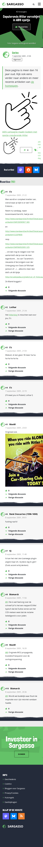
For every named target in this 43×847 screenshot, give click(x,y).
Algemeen (17, 59)
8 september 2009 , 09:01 (16, 517)
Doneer (21, 754)
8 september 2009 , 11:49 (16, 554)
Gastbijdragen (11, 802)
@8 (6, 652)
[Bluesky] (13, 816)
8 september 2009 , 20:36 (16, 692)
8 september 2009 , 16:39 (16, 648)
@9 (6, 696)
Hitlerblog (13, 315)
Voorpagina (22, 12)
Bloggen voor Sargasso (15, 788)
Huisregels (9, 797)
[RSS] (21, 816)
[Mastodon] (6, 816)
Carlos (15, 52)
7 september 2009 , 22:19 (16, 391)
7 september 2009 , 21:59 (16, 351)
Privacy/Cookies (11, 793)
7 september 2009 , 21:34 (16, 310)
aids (40, 147)
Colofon (8, 784)
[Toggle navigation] (39, 4)
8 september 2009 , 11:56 (16, 598)
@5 (6, 602)
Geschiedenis (10, 779)
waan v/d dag (40, 155)
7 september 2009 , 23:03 (16, 428)
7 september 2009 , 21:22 (16, 195)
